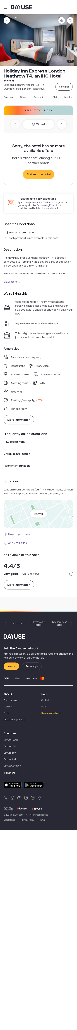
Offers (23, 97)
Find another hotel (39, 174)
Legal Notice (9, 819)
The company (10, 700)
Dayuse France (11, 739)
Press (6, 713)
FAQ (55, 97)
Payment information (17, 465)
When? (40, 124)
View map (64, 86)
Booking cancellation (51, 713)
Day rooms (17, 623)
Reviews (7, 706)
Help (43, 706)
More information (18, 420)
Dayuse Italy (10, 752)
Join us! (11, 666)
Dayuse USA (10, 746)
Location (68, 97)
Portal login (32, 666)
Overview (8, 97)
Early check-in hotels (38, 623)
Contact (45, 700)
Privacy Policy (27, 819)
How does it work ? (15, 441)
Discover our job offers (14, 719)
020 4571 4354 (17, 543)
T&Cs (42, 819)
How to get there (19, 534)
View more (10, 282)
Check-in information (17, 453)
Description (39, 97)
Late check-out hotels (59, 623)
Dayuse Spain (10, 759)
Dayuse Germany (12, 765)
